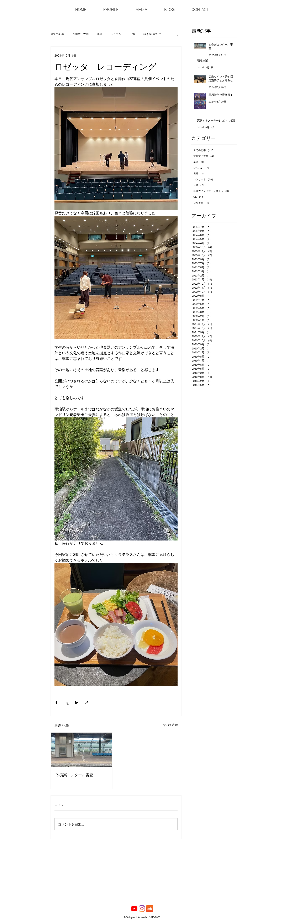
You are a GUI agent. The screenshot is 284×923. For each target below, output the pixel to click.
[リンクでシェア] (87, 703)
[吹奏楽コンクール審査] (81, 750)
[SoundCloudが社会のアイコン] (149, 908)
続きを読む (150, 34)
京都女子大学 (80, 34)
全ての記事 (57, 34)
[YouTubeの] (134, 908)
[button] (176, 34)
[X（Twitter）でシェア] (67, 703)
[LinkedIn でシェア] (77, 703)
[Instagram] (142, 908)
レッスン (116, 34)
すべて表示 (170, 725)
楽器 (99, 34)
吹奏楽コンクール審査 (74, 774)
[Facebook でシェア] (56, 703)
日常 (132, 34)
